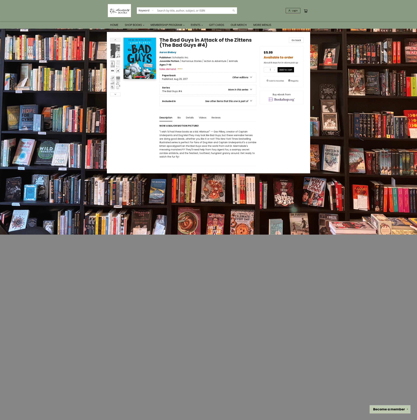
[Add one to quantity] (275, 70)
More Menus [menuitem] (262, 25)
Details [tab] (190, 117)
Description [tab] (165, 117)
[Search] (233, 10)
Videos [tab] (202, 117)
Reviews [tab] (216, 117)
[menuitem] (114, 25)
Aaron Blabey (167, 52)
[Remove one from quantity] (266, 70)
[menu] (208, 25)
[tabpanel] (207, 145)
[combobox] (146, 10)
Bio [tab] (179, 117)
